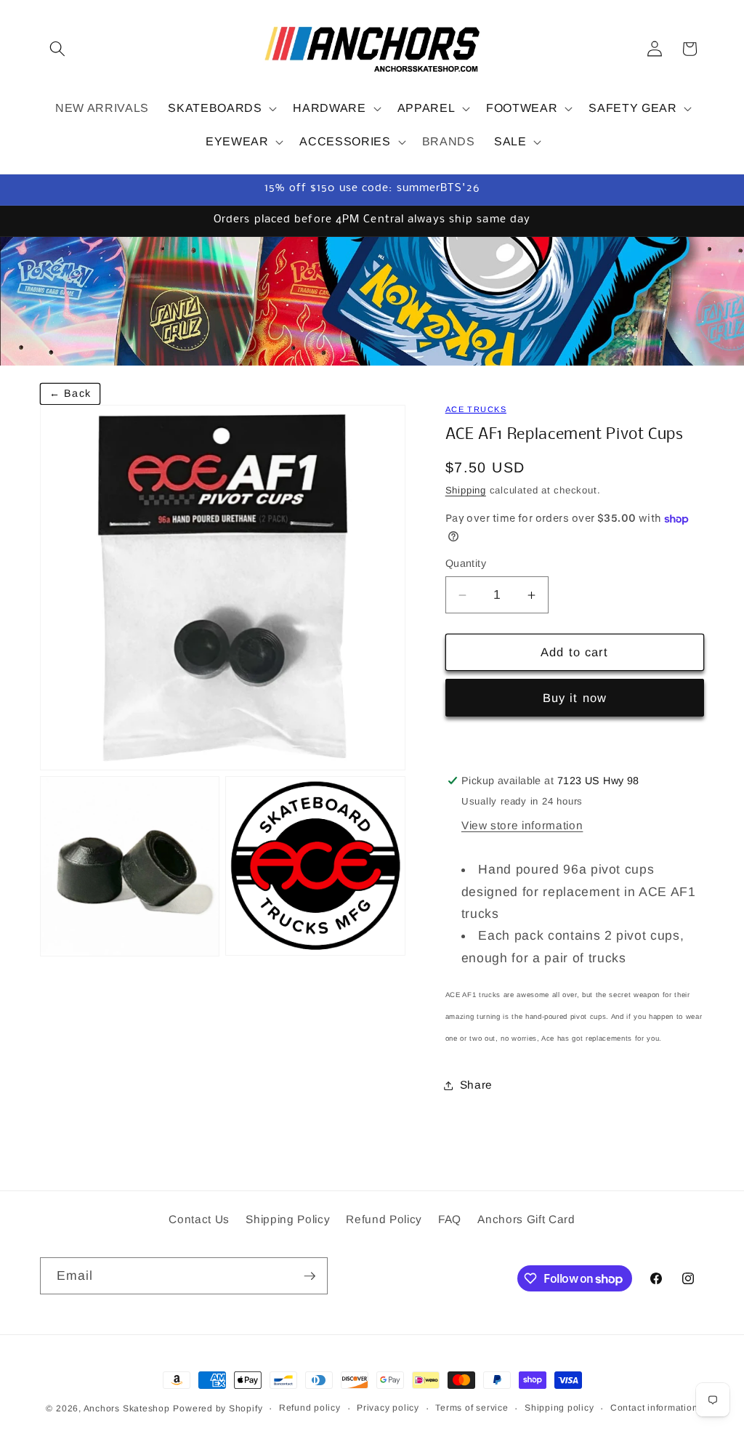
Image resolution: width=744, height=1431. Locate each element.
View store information (522, 825)
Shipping (465, 490)
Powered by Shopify (217, 1408)
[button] (57, 48)
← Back (70, 393)
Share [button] (476, 1085)
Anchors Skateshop (127, 1408)
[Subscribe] (309, 1276)
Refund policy (310, 1408)
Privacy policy (388, 1408)
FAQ (449, 1219)
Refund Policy (384, 1219)
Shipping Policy (288, 1219)
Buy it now (575, 697)
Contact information (654, 1408)
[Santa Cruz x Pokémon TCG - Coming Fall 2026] (372, 301)
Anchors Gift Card (526, 1219)
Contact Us (199, 1219)
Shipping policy (559, 1408)
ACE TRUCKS (475, 409)
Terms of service (471, 1408)
